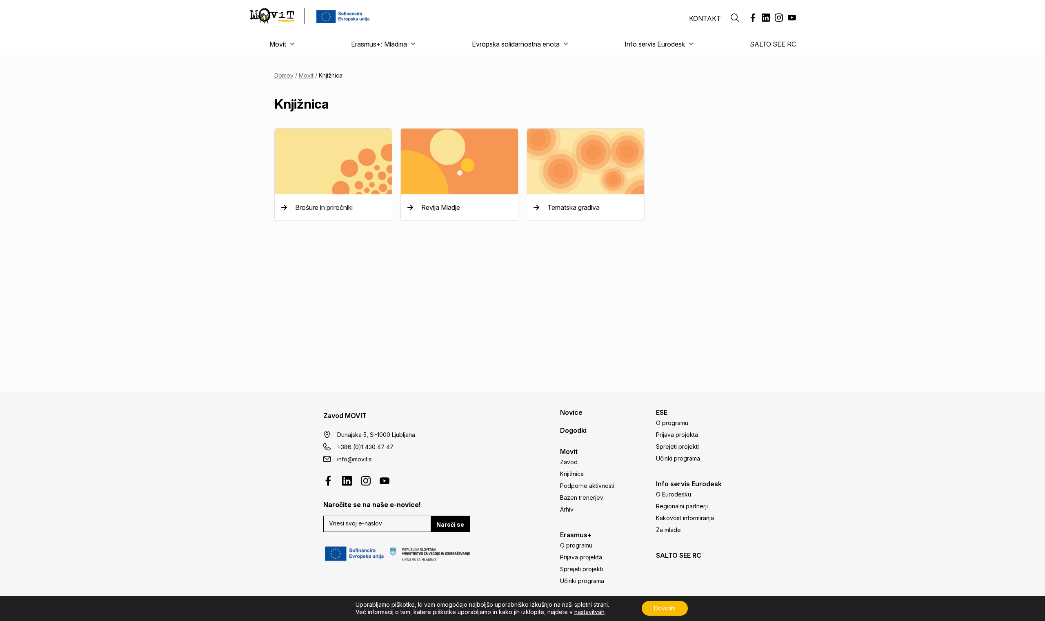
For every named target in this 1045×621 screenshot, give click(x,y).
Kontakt (705, 18)
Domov (283, 75)
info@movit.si (355, 459)
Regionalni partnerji (682, 506)
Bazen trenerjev (581, 497)
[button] (735, 18)
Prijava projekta (581, 557)
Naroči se (450, 524)
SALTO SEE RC (773, 44)
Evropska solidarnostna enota (516, 44)
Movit (277, 44)
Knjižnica (572, 473)
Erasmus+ (575, 535)
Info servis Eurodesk (655, 44)
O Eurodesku (673, 494)
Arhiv (567, 509)
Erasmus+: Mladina (379, 44)
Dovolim (665, 608)
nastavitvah (589, 611)
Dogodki (573, 430)
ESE (661, 412)
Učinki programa (582, 580)
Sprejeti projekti (581, 568)
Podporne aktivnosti (587, 485)
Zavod (569, 462)
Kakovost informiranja (685, 517)
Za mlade (668, 529)
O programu (576, 545)
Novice (571, 412)
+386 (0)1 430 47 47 (365, 446)
